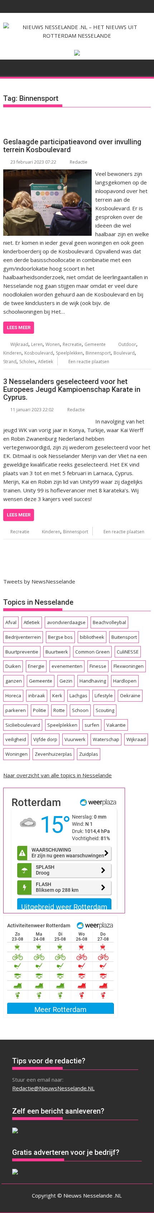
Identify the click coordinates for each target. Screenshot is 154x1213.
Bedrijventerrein (23, 637)
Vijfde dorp (45, 739)
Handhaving (93, 681)
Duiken (13, 666)
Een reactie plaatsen (88, 362)
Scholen (27, 362)
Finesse (98, 666)
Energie (36, 666)
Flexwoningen (129, 666)
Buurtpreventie (21, 651)
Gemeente (95, 344)
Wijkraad (19, 344)
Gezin (65, 681)
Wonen (52, 344)
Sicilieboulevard (22, 725)
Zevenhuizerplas (53, 754)
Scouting (105, 710)
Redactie (78, 162)
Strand (9, 362)
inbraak (36, 695)
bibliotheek (92, 637)
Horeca (13, 695)
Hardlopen (124, 681)
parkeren (15, 710)
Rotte (59, 710)
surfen (92, 725)
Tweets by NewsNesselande (39, 581)
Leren (37, 344)
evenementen (67, 666)
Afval (10, 622)
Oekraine (130, 695)
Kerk (57, 695)
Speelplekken (69, 353)
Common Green (92, 651)
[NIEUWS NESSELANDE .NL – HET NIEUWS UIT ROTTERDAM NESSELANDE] (10, 67)
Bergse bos (60, 637)
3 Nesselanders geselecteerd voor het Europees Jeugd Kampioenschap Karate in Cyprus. (71, 389)
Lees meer (18, 327)
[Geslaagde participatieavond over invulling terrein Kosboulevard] (47, 173)
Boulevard (124, 353)
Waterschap (106, 739)
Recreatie (72, 344)
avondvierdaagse (66, 622)
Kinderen (12, 353)
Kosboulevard (38, 353)
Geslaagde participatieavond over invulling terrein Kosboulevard (72, 145)
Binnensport (98, 353)
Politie (39, 710)
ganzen (13, 681)
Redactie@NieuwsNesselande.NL (53, 1088)
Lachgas (78, 695)
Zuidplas (88, 754)
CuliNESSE (128, 651)
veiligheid (15, 739)
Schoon (80, 710)
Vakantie (116, 725)
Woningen (16, 754)
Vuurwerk (75, 739)
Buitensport (124, 637)
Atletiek (45, 362)
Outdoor (127, 344)
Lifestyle (104, 695)
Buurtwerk (56, 651)
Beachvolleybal (109, 622)
